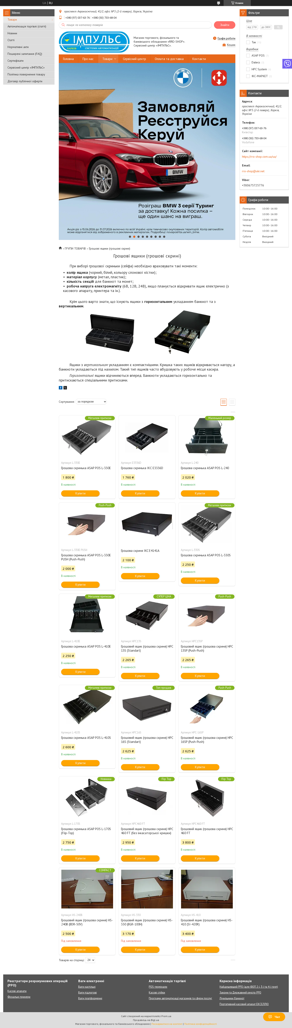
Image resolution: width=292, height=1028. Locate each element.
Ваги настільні (87, 987)
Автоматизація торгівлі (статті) (26, 26)
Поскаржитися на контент (167, 1023)
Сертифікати (15, 61)
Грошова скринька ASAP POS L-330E (86, 468)
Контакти (199, 58)
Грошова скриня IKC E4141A (140, 551)
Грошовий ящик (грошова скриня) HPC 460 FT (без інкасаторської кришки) (147, 831)
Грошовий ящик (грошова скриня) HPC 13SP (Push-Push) (207, 648)
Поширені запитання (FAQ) (24, 54)
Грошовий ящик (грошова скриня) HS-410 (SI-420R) (207, 922)
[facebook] (60, 388)
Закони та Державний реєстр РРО (240, 992)
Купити (80, 493)
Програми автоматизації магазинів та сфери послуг (180, 998)
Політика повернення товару (26, 74)
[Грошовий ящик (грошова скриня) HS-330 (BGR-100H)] (147, 889)
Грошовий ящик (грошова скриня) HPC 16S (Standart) (147, 740)
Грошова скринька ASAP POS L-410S (86, 738)
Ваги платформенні (90, 998)
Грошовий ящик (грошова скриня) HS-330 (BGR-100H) (147, 922)
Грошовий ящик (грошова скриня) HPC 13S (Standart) (147, 648)
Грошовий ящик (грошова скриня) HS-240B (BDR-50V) (87, 922)
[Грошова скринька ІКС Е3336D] (147, 436)
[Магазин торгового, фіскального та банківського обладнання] (94, 42)
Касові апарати (17, 991)
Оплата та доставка (169, 58)
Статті (11, 40)
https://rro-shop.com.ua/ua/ (259, 157)
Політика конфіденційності (200, 1023)
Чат (277, 1017)
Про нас (88, 58)
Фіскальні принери (18, 997)
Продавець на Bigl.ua (146, 1020)
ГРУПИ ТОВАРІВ (75, 248)
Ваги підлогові (87, 992)
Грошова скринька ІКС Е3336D (142, 468)
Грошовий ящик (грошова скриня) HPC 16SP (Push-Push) (207, 740)
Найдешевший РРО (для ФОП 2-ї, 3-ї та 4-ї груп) (249, 987)
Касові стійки (157, 992)
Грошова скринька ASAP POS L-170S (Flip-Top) (86, 831)
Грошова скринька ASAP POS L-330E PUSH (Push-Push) (86, 557)
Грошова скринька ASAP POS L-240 (205, 468)
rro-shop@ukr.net (253, 171)
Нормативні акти (18, 47)
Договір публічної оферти (24, 81)
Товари (12, 19)
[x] (65, 388)
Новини (12, 33)
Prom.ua (166, 1016)
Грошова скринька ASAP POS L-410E (86, 646)
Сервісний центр (134, 58)
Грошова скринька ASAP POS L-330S (206, 555)
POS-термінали (158, 987)
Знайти (224, 25)
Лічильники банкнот (232, 998)
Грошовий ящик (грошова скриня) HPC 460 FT (207, 831)
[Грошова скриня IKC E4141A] (147, 524)
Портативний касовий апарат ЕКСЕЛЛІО (244, 1004)
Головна (68, 58)
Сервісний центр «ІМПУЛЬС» (26, 67)
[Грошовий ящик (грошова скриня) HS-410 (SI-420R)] (207, 889)
